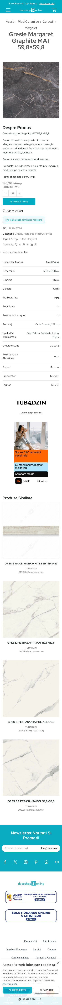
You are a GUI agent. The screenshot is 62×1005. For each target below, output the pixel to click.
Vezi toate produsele (31, 412)
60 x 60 (55, 384)
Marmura (54, 367)
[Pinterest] (24, 244)
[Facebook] (20, 244)
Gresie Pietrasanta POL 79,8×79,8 (31, 722)
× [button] (58, 963)
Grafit (56, 288)
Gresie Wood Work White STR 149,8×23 (31, 563)
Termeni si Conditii (45, 957)
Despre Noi (30, 941)
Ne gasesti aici (46, 3)
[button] (31, 999)
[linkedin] (32, 244)
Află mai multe (10, 983)
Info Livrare (49, 941)
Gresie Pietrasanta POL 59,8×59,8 (31, 801)
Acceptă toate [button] (17, 990)
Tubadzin (54, 376)
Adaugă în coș (20, 202)
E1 (20, 239)
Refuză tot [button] (46, 990)
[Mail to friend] (28, 244)
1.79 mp (13, 239)
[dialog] (31, 982)
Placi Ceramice (28, 22)
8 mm (56, 279)
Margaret (31, 28)
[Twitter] (16, 244)
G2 (24, 239)
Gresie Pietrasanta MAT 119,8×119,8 (31, 642)
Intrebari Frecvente (16, 949)
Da (57, 306)
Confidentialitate (20, 957)
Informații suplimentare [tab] (15, 252)
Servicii (37, 949)
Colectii (48, 22)
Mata (56, 297)
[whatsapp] (35, 244)
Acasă (10, 22)
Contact (52, 949)
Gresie (18, 233)
